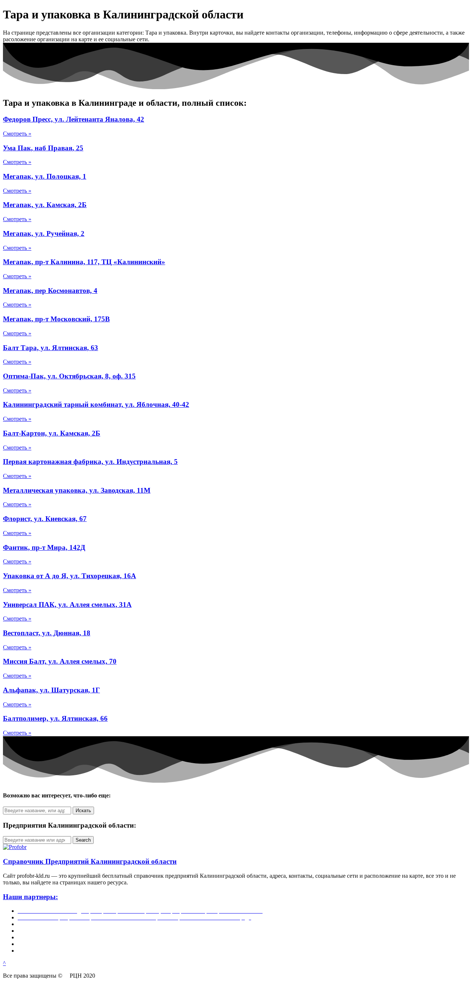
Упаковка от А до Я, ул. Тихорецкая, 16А (69, 576)
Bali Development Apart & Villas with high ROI (74, 944)
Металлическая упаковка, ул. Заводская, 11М (76, 490)
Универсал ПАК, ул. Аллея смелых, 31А (67, 604)
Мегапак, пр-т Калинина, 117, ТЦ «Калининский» (84, 262)
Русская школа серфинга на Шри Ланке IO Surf (77, 931)
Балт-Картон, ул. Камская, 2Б (51, 433)
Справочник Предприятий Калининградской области (90, 861)
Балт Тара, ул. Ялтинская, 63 (50, 348)
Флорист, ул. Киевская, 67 (45, 519)
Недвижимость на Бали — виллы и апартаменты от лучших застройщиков (112, 924)
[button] (4, 963)
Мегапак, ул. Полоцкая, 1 (44, 176)
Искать (83, 810)
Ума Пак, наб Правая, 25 (43, 148)
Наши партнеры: (30, 897)
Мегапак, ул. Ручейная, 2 (43, 233)
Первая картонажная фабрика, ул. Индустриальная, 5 (90, 461)
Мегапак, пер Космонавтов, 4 (50, 290)
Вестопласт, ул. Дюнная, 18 (46, 633)
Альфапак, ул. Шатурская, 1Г (51, 690)
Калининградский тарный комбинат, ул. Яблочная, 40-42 (96, 404)
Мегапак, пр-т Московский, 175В (56, 319)
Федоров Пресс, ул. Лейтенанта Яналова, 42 (73, 119)
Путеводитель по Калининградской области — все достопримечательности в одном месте (132, 950)
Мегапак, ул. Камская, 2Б (45, 205)
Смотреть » (17, 133)
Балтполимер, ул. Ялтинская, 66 (55, 718)
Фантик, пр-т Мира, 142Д (44, 547)
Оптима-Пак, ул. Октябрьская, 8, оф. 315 (69, 376)
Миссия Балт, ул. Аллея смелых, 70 (60, 661)
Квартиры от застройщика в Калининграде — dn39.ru (85, 937)
